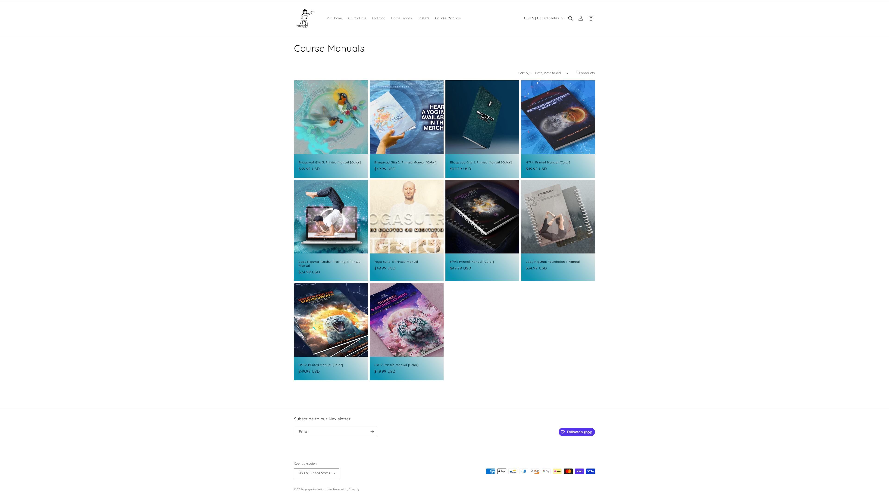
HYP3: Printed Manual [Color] (396, 365)
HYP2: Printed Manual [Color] (321, 365)
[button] (570, 18)
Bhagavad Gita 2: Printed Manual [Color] (405, 162)
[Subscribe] (372, 431)
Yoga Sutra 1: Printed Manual (396, 261)
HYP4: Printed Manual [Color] (548, 162)
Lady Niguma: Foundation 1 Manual (553, 261)
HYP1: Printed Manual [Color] (472, 261)
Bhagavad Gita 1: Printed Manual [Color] (481, 162)
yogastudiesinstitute (318, 489)
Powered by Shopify (345, 489)
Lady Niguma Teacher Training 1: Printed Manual (329, 263)
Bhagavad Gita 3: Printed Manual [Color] (330, 162)
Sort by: (524, 73)
